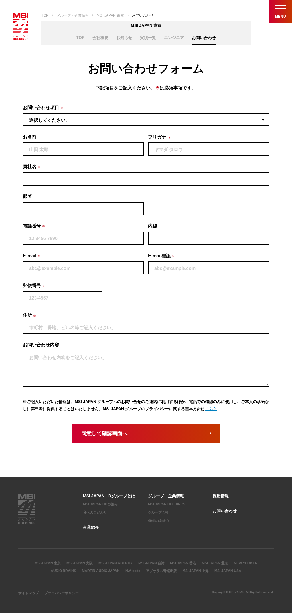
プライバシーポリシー (61, 593)
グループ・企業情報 (72, 15)
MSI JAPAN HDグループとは (109, 496)
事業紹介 (91, 527)
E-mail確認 (161, 255)
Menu (280, 17)
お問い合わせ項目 (43, 107)
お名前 (31, 137)
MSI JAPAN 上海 (195, 571)
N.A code (132, 571)
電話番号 (34, 225)
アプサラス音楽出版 (161, 571)
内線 (152, 225)
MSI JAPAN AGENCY (115, 563)
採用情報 (221, 496)
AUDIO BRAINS (63, 571)
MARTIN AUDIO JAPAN (101, 571)
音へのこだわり (95, 512)
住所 (29, 315)
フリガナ (159, 137)
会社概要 (100, 37)
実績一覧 (148, 37)
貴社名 (31, 166)
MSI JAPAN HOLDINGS (166, 504)
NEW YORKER (245, 563)
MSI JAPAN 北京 (215, 563)
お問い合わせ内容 (41, 344)
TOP (45, 15)
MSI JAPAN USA (227, 571)
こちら (211, 408)
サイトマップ (28, 593)
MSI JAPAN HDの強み (100, 504)
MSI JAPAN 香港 (183, 563)
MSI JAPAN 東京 (110, 15)
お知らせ (124, 37)
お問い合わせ (204, 37)
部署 (27, 196)
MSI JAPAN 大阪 (79, 563)
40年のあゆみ (158, 521)
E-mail (31, 255)
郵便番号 (34, 285)
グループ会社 (158, 512)
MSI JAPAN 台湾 (151, 563)
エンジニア (174, 37)
